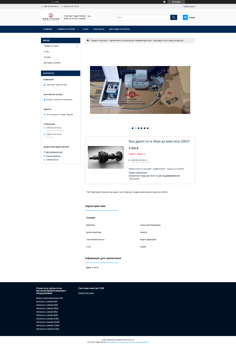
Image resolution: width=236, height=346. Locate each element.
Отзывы (47, 57)
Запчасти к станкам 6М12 (47, 312)
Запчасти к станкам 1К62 (46, 301)
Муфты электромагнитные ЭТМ (49, 298)
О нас (86, 29)
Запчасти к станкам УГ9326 (47, 325)
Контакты (99, 29)
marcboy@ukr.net (53, 156)
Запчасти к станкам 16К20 (47, 308)
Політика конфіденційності (138, 342)
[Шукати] (173, 17)
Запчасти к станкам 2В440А (48, 322)
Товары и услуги (66, 29)
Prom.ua (131, 340)
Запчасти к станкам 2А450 (47, 318)
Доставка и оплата (119, 29)
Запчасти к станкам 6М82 (47, 315)
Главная (47, 29)
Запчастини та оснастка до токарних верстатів (130, 40)
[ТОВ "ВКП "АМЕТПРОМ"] (51, 22)
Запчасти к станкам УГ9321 (47, 329)
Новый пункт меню (86, 293)
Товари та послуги (99, 40)
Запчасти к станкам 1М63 (47, 305)
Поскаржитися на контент (117, 342)
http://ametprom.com (54, 152)
